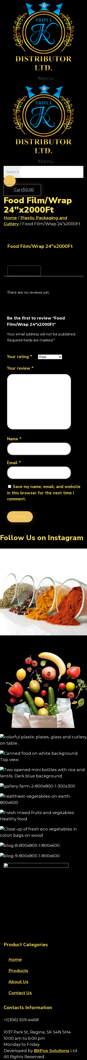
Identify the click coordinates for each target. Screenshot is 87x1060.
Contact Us (20, 992)
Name (14, 439)
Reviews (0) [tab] (24, 270)
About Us (18, 981)
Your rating (19, 357)
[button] (43, 78)
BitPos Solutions (51, 1050)
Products (18, 970)
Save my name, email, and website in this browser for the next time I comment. (43, 493)
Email (14, 463)
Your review (20, 368)
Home (10, 217)
